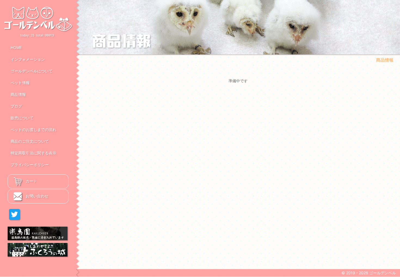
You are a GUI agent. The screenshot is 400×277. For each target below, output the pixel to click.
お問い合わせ (36, 196)
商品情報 (18, 94)
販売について (22, 117)
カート (30, 181)
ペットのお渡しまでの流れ (33, 129)
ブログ (16, 106)
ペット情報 (20, 82)
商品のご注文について (30, 141)
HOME (16, 47)
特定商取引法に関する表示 (33, 153)
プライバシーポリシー (30, 164)
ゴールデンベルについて (32, 71)
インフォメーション (28, 59)
